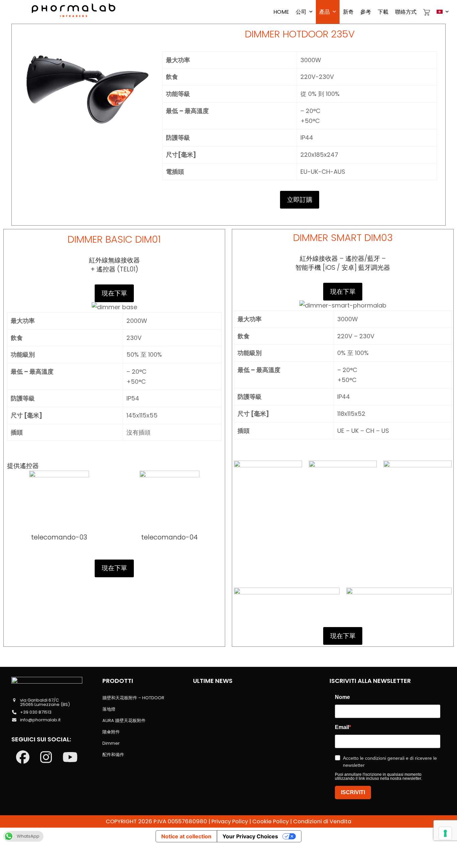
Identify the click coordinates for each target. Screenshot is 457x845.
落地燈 (108, 709)
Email (342, 727)
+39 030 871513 (36, 712)
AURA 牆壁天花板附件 (124, 720)
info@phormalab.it (40, 720)
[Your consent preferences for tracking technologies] (445, 833)
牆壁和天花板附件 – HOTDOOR (133, 698)
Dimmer (111, 743)
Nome (342, 697)
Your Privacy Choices (250, 836)
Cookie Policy (270, 821)
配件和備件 (113, 754)
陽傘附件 (111, 732)
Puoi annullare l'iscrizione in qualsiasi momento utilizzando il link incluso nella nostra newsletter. (378, 776)
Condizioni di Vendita (322, 821)
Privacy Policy (229, 821)
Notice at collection (186, 836)
